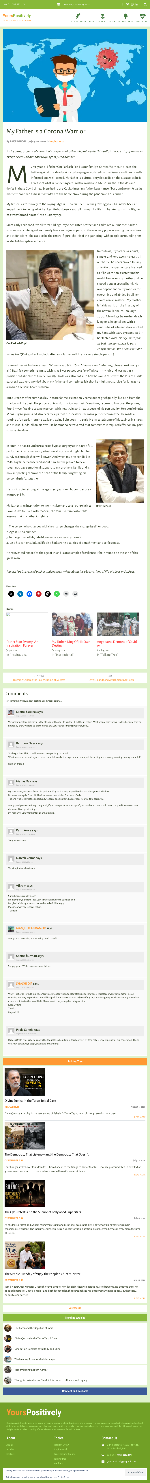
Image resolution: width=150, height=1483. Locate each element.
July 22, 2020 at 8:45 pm (25, 960)
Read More (139, 1117)
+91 (123, 1455)
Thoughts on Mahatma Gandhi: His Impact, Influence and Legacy (50, 1380)
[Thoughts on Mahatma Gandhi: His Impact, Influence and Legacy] (8, 1380)
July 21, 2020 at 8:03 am (25, 862)
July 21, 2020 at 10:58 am (25, 890)
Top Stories (18, 4)
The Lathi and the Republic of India (33, 1328)
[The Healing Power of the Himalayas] (8, 1359)
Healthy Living (61, 1444)
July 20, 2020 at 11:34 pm (25, 834)
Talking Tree (125, 21)
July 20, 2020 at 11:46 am (25, 785)
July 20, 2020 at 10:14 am (25, 747)
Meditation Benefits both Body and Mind (37, 1348)
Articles (10, 1449)
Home (6, 4)
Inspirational (78, 21)
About (9, 1444)
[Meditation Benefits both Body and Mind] (8, 1349)
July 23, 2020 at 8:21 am (25, 987)
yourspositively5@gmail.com (121, 1461)
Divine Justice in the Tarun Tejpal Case (35, 1338)
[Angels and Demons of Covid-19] (118, 624)
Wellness (141, 21)
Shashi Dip (24, 983)
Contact (10, 1454)
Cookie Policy (63, 1477)
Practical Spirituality (102, 21)
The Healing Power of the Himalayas (34, 1359)
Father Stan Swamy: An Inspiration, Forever (22, 643)
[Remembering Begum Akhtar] (8, 1369)
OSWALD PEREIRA (14, 1160)
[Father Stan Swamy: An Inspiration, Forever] (27, 624)
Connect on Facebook (75, 1391)
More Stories (75, 1308)
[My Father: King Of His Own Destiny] (72, 624)
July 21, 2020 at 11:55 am (25, 932)
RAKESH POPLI (18, 141)
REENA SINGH (12, 1107)
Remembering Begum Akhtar (30, 1369)
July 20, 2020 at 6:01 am (25, 716)
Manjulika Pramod (31, 928)
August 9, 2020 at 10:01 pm (26, 1034)
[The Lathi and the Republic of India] (8, 1328)
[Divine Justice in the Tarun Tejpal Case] (8, 1338)
